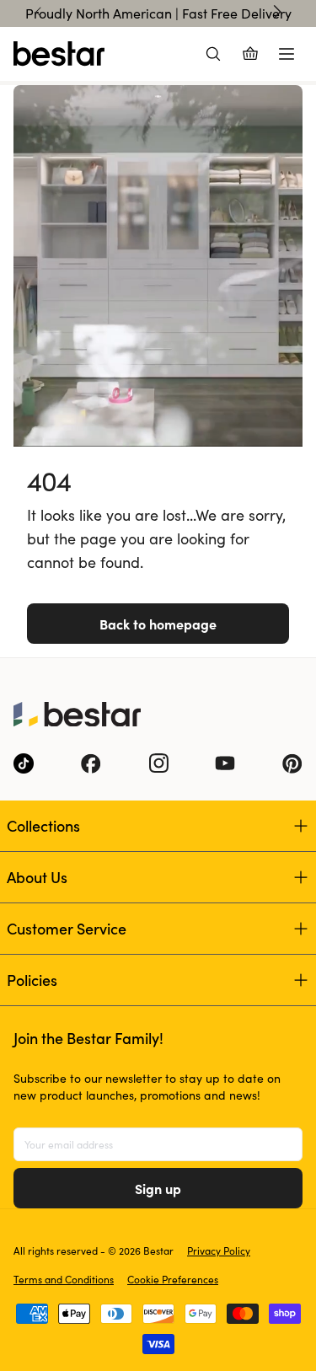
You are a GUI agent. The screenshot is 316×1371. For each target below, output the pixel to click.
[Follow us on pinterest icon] (292, 763)
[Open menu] (286, 54)
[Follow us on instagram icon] (158, 763)
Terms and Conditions (63, 1279)
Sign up (158, 1188)
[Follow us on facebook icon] (91, 763)
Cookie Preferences (172, 1279)
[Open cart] (250, 54)
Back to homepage (158, 623)
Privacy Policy (218, 1250)
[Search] (213, 54)
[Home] (58, 54)
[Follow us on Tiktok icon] (23, 763)
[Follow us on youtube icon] (225, 763)
